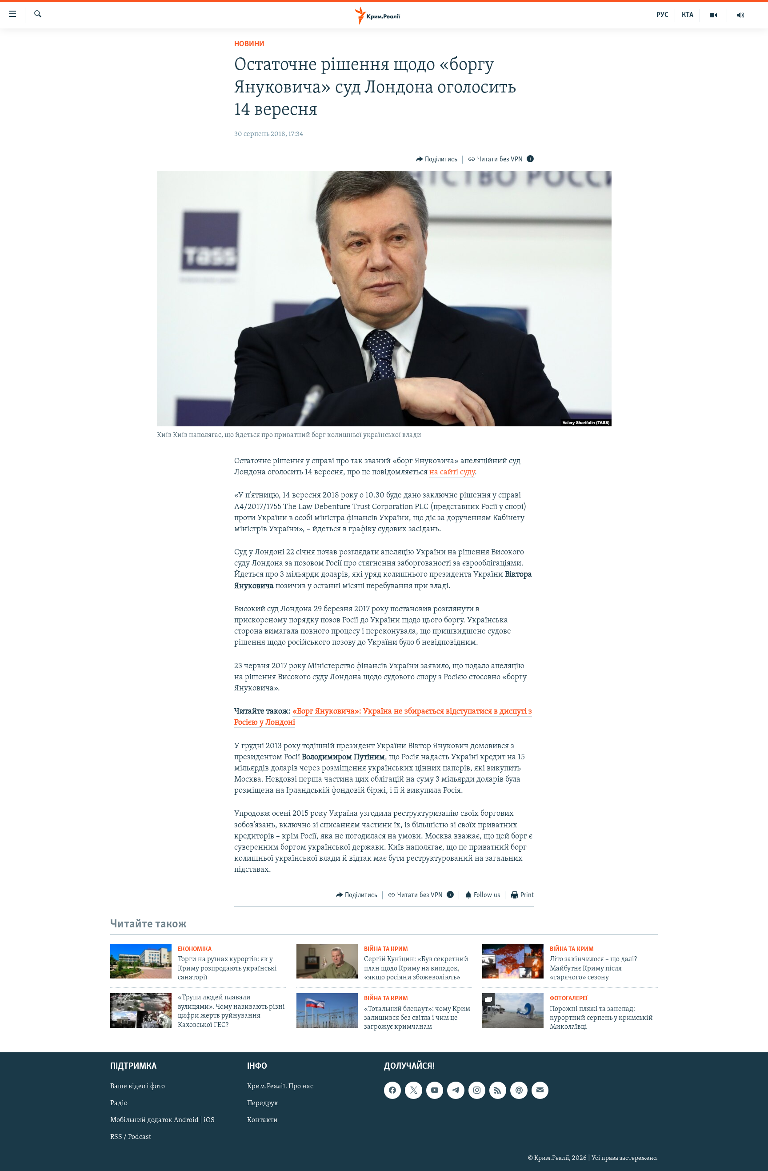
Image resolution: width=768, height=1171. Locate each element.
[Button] (437, 159)
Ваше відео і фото (137, 1086)
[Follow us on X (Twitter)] (413, 1090)
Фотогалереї (569, 998)
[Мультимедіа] (713, 15)
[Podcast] (518, 1090)
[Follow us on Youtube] (434, 1090)
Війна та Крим (386, 949)
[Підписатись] (540, 1090)
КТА (687, 15)
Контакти (262, 1120)
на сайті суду (452, 473)
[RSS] (497, 1090)
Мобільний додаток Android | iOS (162, 1120)
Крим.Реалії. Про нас (280, 1086)
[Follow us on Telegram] (455, 1090)
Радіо (119, 1103)
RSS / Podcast (130, 1137)
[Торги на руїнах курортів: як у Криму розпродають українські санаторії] (141, 961)
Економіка (195, 949)
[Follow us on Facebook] (392, 1090)
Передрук (262, 1103)
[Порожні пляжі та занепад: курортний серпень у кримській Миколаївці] (513, 1010)
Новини (249, 44)
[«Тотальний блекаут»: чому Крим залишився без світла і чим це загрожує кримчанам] (327, 1010)
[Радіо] (740, 15)
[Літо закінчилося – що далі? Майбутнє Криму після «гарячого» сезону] (513, 961)
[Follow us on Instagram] (476, 1090)
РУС (662, 15)
